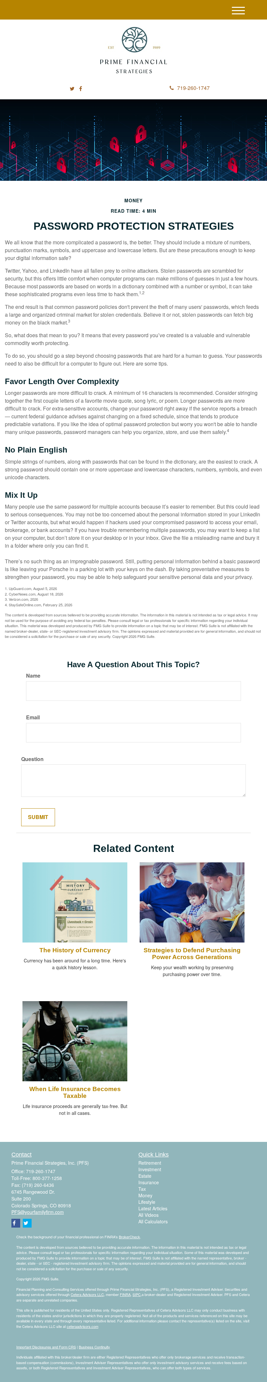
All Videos (148, 1215)
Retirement (149, 1162)
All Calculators (153, 1221)
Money (145, 1195)
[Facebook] (80, 89)
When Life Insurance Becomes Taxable (75, 1092)
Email (33, 717)
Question (32, 759)
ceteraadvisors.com (82, 1326)
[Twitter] (72, 89)
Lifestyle (146, 1202)
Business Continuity (94, 1346)
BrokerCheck (129, 1236)
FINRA (125, 1294)
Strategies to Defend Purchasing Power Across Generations (192, 953)
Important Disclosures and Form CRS (46, 1346)
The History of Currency (75, 950)
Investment (149, 1169)
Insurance (148, 1182)
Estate (144, 1176)
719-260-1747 (193, 88)
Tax (142, 1189)
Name (33, 675)
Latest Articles (152, 1208)
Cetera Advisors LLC (87, 1294)
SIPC (137, 1294)
